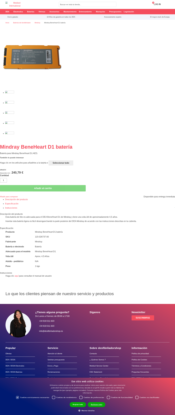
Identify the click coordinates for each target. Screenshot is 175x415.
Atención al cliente (55, 354)
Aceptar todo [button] (78, 404)
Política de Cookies (139, 360)
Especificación (11, 204)
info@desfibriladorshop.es (51, 331)
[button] (87, 410)
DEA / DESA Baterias (14, 372)
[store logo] (13, 4)
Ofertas (9, 354)
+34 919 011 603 (46, 321)
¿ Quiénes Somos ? (98, 360)
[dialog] (87, 396)
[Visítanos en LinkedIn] (99, 318)
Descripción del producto (16, 199)
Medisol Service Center (99, 366)
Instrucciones (11, 208)
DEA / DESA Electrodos (15, 366)
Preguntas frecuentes (140, 372)
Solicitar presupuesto (56, 360)
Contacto (93, 354)
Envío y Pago (53, 366)
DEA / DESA (10, 360)
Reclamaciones (54, 372)
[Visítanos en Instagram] (107, 318)
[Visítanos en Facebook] (92, 318)
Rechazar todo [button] (96, 404)
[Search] (113, 4)
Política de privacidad (140, 354)
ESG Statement (96, 372)
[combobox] (87, 4)
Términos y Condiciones (141, 366)
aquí (17, 276)
